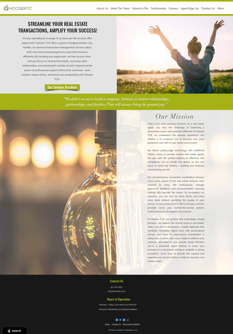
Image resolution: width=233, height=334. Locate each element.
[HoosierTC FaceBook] (117, 320)
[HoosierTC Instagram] (127, 320)
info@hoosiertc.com (116, 291)
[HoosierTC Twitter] (120, 320)
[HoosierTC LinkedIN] (124, 320)
